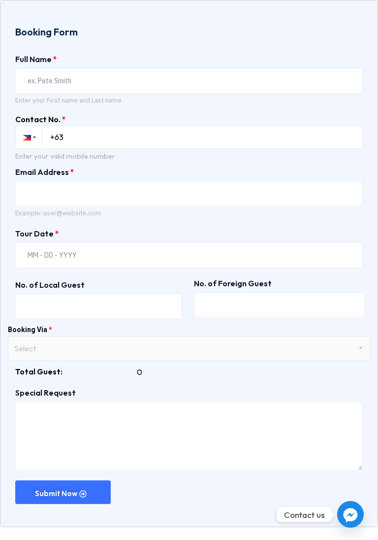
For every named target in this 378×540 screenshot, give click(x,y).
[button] (28, 137)
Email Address (44, 172)
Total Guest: (39, 371)
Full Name (36, 59)
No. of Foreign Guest (233, 283)
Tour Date (37, 233)
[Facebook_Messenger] (350, 514)
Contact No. (40, 119)
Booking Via (30, 330)
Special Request (45, 393)
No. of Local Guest (50, 285)
